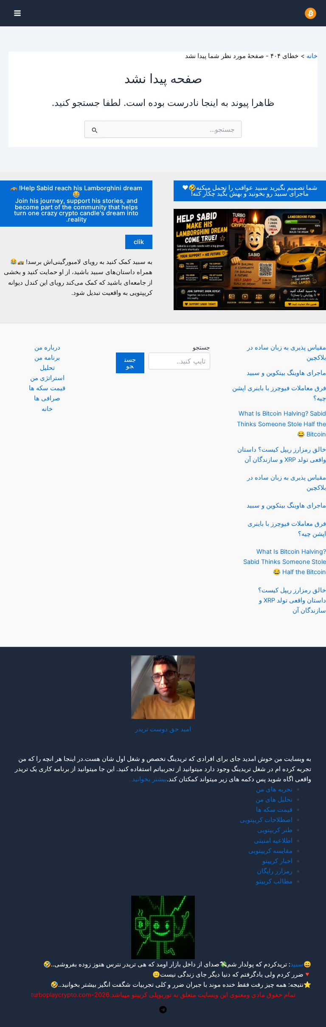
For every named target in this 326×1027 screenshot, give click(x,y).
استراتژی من (47, 378)
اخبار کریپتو (277, 861)
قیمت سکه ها (47, 388)
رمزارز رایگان (274, 871)
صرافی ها (47, 398)
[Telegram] (163, 1009)
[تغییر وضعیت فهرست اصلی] (17, 13)
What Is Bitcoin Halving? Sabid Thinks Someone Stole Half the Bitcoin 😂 (281, 424)
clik (139, 242)
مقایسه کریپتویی (270, 851)
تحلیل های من (274, 799)
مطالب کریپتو (274, 881)
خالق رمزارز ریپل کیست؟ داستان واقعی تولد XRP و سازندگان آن (292, 600)
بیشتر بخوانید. (78, 984)
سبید (297, 964)
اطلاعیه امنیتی (273, 840)
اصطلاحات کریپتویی (266, 820)
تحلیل (47, 368)
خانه (47, 409)
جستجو (201, 347)
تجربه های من (274, 789)
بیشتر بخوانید (149, 779)
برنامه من (47, 357)
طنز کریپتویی (274, 830)
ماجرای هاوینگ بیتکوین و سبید (286, 373)
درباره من (47, 347)
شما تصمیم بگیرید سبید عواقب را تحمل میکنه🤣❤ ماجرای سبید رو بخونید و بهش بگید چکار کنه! (250, 191)
